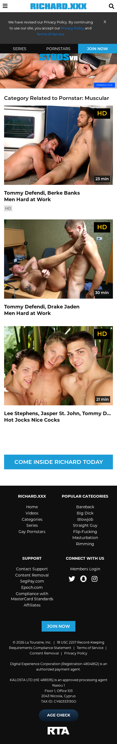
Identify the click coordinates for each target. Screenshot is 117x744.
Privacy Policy (72, 28)
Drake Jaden (63, 307)
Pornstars (58, 48)
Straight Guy (85, 525)
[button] (5, 6)
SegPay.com (32, 581)
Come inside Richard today (58, 462)
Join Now (97, 48)
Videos (32, 513)
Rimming (85, 543)
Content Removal (32, 575)
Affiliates (32, 605)
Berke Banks (63, 193)
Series (19, 48)
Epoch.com (32, 587)
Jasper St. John (60, 414)
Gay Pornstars (32, 531)
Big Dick (85, 513)
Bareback (85, 506)
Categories (32, 519)
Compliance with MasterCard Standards (32, 596)
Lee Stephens (21, 414)
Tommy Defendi (24, 193)
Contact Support (32, 569)
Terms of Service (90, 648)
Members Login (85, 569)
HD (8, 208)
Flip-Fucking (85, 531)
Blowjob (85, 519)
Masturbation (85, 537)
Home (32, 506)
